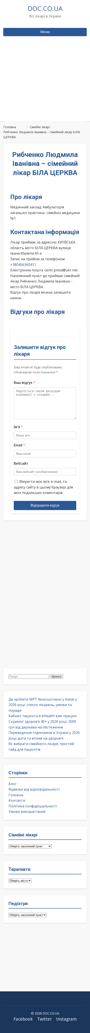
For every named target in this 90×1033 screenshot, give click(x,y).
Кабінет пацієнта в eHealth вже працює (43, 715)
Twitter (44, 1019)
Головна (16, 795)
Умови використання (27, 811)
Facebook (23, 1019)
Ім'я (18, 426)
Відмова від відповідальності (34, 789)
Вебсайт (21, 463)
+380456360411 (23, 264)
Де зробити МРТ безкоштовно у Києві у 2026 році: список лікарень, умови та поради (43, 705)
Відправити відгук (45, 505)
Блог (12, 783)
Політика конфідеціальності (33, 806)
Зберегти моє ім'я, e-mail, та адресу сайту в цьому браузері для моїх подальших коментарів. (43, 487)
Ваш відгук (24, 382)
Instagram (66, 1019)
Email (19, 445)
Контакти (17, 800)
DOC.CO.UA (45, 8)
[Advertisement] (45, 86)
